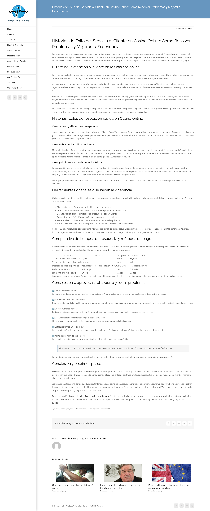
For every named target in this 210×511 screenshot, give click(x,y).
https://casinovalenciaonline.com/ (95, 396)
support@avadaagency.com (63, 409)
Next (190, 28)
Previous (182, 28)
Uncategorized (94, 409)
